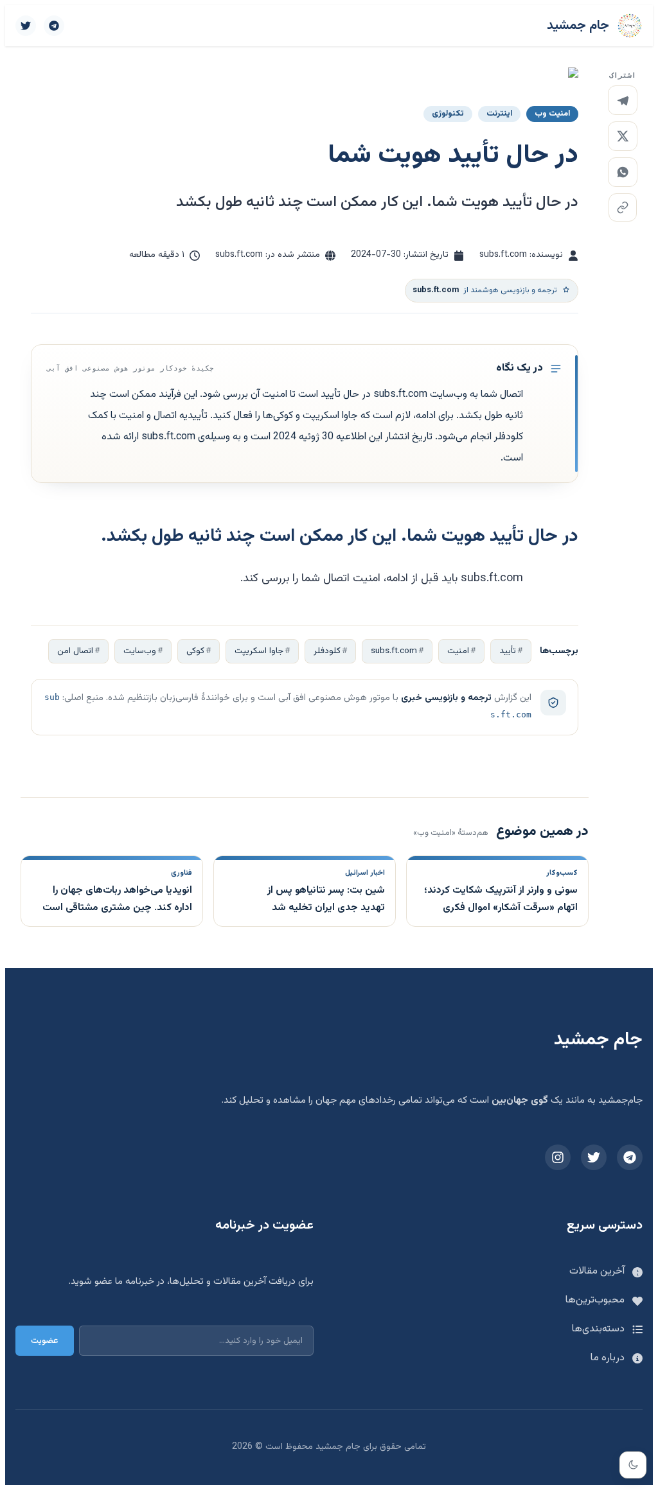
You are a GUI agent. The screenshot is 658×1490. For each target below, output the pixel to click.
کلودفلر (327, 651)
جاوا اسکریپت (259, 651)
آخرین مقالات (597, 1271)
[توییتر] (25, 25)
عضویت (44, 1340)
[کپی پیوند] (623, 207)
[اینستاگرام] (558, 1157)
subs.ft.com (394, 651)
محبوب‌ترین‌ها (595, 1300)
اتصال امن (75, 651)
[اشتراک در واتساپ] (622, 172)
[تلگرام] (54, 25)
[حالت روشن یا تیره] (632, 1464)
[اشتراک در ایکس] (622, 136)
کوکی (195, 651)
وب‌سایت (139, 651)
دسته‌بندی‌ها (598, 1329)
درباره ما (608, 1358)
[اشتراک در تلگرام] (622, 100)
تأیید (507, 651)
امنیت (458, 651)
